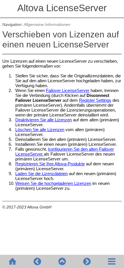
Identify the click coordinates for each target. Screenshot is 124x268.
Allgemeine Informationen (47, 24)
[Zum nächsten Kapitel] (86, 261)
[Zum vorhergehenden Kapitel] (37, 261)
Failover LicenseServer (67, 90)
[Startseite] (12, 261)
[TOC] (111, 261)
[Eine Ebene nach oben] (62, 261)
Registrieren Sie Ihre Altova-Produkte (50, 163)
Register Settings (95, 100)
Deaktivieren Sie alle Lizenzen (43, 119)
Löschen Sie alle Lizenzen (39, 129)
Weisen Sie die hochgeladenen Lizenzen (53, 183)
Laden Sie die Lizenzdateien (41, 173)
